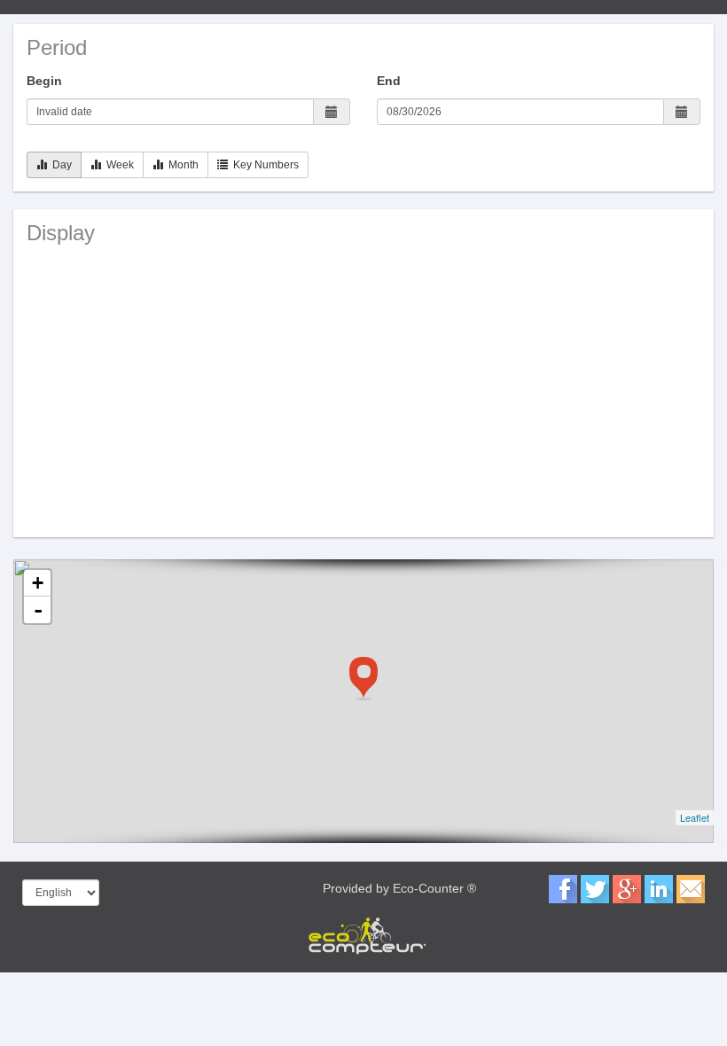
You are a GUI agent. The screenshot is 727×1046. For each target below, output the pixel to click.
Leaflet (694, 817)
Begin (44, 81)
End (389, 81)
